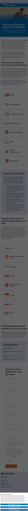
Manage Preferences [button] (14, 509)
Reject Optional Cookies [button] (14, 507)
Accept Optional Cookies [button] (14, 504)
